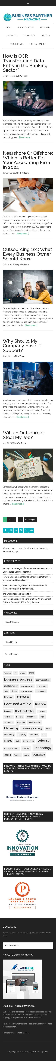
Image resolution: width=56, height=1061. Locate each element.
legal (42, 717)
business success (18, 679)
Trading (7, 755)
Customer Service (27, 686)
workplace (39, 754)
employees (22, 696)
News (48, 729)
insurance (8, 717)
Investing (19, 717)
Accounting (7, 673)
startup (26, 748)
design (14, 691)
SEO (17, 741)
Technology (42, 748)
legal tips (21, 722)
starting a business (11, 748)
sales (43, 735)
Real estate (34, 735)
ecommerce (41, 691)
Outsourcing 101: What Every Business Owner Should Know (27, 254)
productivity (9, 735)
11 (21, 520)
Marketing (11, 728)
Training (17, 755)
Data (6, 691)
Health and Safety (24, 711)
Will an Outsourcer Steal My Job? (23, 435)
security (8, 741)
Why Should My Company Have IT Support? (22, 345)
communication (42, 680)
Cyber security (41, 686)
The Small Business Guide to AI (17, 594)
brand (31, 673)
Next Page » (30, 520)
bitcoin (22, 673)
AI (15, 673)
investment (31, 717)
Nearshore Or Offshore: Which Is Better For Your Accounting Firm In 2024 (28, 160)
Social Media (28, 741)
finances (7, 711)
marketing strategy (32, 728)
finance (40, 704)
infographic (42, 711)
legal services (8, 722)
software (43, 740)
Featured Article (17, 704)
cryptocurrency (11, 686)
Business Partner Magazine (28, 17)
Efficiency (8, 697)
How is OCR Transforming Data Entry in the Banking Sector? (25, 63)
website (26, 755)
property (22, 734)
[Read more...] (25, 137)
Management (34, 722)
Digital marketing (26, 691)
